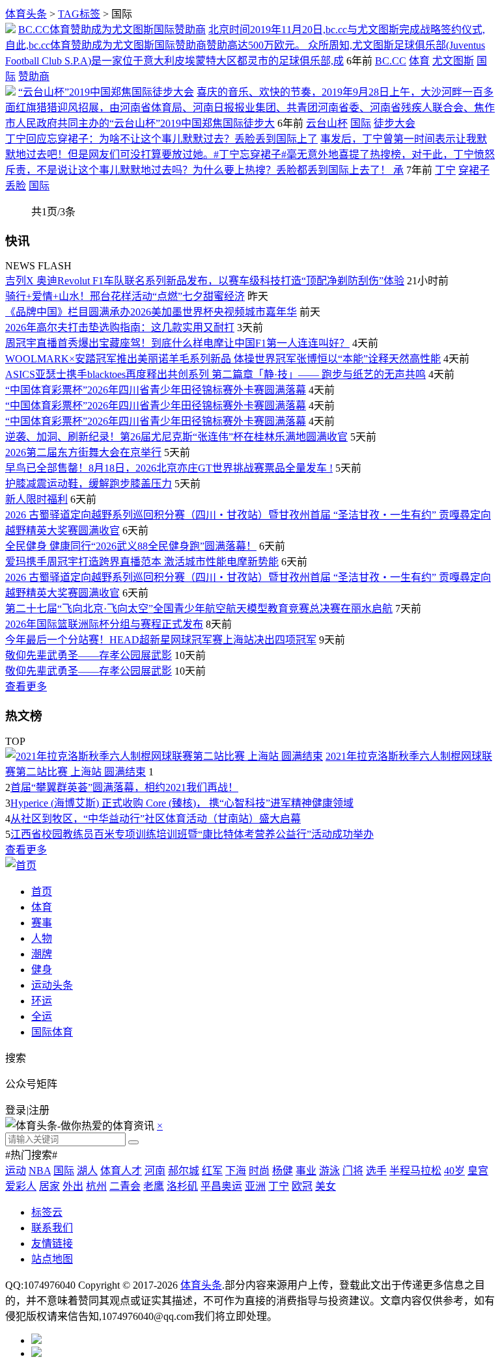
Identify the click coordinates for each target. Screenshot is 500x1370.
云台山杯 (327, 123)
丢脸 (15, 185)
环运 (41, 1000)
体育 (419, 60)
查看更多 (26, 686)
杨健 (282, 1170)
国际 (360, 123)
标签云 (46, 1212)
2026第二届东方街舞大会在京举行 (83, 452)
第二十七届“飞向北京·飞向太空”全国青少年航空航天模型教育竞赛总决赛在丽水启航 (199, 608)
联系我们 (52, 1227)
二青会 (125, 1186)
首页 (41, 891)
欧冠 (302, 1186)
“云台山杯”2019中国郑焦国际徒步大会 (106, 92)
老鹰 (153, 1186)
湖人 (87, 1170)
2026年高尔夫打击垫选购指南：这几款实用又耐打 (119, 327)
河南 (155, 1170)
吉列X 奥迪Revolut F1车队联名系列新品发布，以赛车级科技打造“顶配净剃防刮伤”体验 (204, 280)
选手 (376, 1170)
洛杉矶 (182, 1186)
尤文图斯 (453, 60)
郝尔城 (183, 1170)
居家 (49, 1186)
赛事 (41, 922)
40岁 (454, 1170)
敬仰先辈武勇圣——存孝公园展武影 (88, 655)
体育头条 (26, 14)
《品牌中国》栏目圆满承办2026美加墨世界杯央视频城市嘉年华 (151, 311)
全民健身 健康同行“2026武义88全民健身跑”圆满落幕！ (131, 546)
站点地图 (52, 1259)
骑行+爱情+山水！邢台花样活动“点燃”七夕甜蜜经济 (125, 296)
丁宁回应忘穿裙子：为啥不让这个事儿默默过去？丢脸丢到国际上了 (161, 138)
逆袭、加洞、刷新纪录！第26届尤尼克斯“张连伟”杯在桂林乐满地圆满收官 (176, 436)
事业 (306, 1170)
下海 (235, 1170)
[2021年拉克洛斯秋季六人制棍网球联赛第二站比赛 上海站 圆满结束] (164, 756)
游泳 (329, 1170)
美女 (325, 1186)
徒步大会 (394, 123)
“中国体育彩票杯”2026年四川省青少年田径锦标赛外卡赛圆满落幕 (155, 390)
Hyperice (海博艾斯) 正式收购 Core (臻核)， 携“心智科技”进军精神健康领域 (182, 803)
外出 (72, 1186)
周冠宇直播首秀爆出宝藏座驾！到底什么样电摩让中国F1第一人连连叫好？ (177, 343)
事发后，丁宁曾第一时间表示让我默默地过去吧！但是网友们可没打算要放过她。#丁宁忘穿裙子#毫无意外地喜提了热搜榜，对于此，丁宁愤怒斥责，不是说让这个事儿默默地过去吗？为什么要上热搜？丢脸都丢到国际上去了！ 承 (250, 154)
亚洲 (255, 1186)
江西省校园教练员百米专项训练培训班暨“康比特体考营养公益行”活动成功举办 (192, 834)
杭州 (96, 1186)
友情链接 (52, 1243)
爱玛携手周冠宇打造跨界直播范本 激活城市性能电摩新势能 (142, 561)
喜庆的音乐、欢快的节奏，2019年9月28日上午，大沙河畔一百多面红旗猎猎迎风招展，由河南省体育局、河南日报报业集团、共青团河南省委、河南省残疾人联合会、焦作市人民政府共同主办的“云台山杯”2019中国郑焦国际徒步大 (250, 108)
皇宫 (477, 1170)
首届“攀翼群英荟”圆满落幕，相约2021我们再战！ (124, 787)
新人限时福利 (36, 499)
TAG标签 (79, 14)
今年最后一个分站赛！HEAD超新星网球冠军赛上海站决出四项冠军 (160, 639)
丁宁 (445, 170)
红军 (212, 1170)
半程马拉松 (415, 1170)
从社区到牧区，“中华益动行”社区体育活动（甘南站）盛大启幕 (155, 818)
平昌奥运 (221, 1186)
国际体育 (52, 1032)
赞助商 (33, 76)
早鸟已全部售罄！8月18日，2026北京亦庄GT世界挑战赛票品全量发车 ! (169, 468)
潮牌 (41, 954)
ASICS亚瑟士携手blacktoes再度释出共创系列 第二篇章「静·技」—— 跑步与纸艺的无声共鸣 (215, 374)
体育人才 (121, 1170)
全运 (41, 1016)
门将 (352, 1170)
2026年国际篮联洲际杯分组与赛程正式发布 (104, 624)
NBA (40, 1170)
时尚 (259, 1170)
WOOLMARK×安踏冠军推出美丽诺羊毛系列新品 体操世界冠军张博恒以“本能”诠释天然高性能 (223, 358)
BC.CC (390, 60)
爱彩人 (20, 1186)
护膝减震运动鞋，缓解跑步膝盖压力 (88, 483)
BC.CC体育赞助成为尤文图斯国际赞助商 (112, 29)
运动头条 (52, 985)
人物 (41, 938)
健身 (41, 969)
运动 (15, 1170)
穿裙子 (474, 170)
